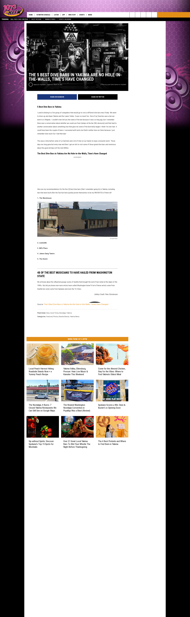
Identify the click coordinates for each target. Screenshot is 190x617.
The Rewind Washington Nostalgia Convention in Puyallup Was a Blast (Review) (76, 408)
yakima (69, 313)
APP (63, 15)
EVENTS (82, 15)
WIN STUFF (72, 15)
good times (54, 313)
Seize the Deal (36, 19)
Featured (49, 316)
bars (48, 313)
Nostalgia (62, 313)
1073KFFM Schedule (43, 15)
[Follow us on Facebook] (143, 15)
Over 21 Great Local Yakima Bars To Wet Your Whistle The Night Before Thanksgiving (76, 444)
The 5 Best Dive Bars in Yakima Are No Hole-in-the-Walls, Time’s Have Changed (76, 304)
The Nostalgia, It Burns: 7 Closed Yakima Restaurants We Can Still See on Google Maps (42, 408)
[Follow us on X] (149, 15)
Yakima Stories (50, 19)
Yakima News (74, 316)
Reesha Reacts (64, 316)
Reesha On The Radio (40, 84)
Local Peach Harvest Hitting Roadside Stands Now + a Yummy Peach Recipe (41, 371)
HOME (31, 15)
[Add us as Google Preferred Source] (138, 15)
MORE (90, 15)
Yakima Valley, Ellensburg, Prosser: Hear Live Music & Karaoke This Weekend (75, 371)
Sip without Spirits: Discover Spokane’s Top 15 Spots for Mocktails (41, 444)
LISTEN (56, 15)
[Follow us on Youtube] (154, 15)
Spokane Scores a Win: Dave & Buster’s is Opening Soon (111, 406)
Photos (55, 316)
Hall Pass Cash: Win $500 (19, 19)
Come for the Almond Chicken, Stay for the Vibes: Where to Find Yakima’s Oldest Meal (111, 371)
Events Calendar (65, 19)
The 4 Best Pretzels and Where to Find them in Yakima (112, 442)
